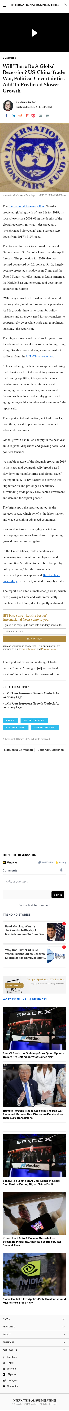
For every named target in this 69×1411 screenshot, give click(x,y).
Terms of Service (27, 649)
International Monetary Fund (26, 206)
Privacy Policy (48, 649)
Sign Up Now (14, 985)
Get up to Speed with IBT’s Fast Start (46, 979)
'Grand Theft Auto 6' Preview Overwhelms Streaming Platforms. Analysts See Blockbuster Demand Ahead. (32, 1242)
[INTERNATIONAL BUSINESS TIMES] (35, 5)
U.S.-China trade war (39, 356)
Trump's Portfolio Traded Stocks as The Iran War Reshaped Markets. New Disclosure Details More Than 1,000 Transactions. (33, 1114)
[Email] (40, 115)
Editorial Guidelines (51, 749)
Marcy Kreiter (27, 102)
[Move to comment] (47, 115)
